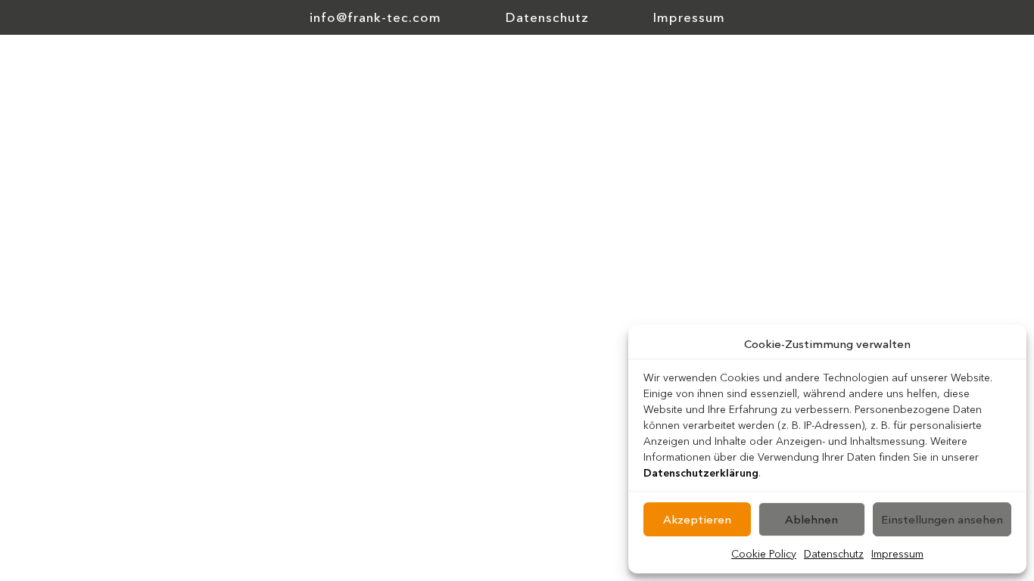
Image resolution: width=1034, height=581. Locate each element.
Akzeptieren (697, 519)
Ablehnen (811, 519)
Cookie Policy (763, 554)
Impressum (897, 554)
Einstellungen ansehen (942, 519)
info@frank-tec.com (375, 17)
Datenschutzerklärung (700, 473)
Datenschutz (834, 554)
